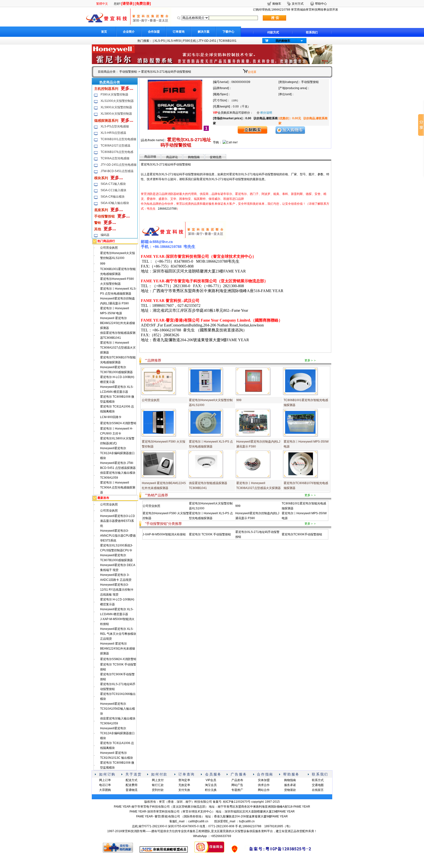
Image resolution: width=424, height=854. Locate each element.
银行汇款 (158, 785)
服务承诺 (290, 785)
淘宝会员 (211, 785)
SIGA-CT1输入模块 (113, 184)
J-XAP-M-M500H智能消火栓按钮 (164, 534)
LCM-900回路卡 (110, 417)
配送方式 (131, 780)
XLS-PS (159, 40)
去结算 (252, 72)
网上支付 (158, 780)
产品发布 (237, 780)
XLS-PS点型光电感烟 (115, 126)
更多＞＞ (310, 360)
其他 (97, 229)
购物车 (276, 3)
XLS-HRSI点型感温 (113, 133)
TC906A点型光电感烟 (115, 158)
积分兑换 (211, 790)
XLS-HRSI (174, 40)
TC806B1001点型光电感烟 (118, 139)
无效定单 (184, 785)
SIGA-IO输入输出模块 (115, 203)
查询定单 (184, 780)
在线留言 (318, 790)
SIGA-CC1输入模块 (113, 190)
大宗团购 (105, 790)
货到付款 (158, 790)
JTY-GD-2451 (207, 40)
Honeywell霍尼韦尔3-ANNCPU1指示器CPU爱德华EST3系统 (118, 535)
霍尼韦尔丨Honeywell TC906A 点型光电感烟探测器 (117, 487)
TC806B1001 (228, 40)
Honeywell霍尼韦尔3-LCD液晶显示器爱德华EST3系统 (117, 521)
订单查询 (179, 31)
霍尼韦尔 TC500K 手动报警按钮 (210, 534)
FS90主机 (189, 40)
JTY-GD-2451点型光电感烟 (118, 164)
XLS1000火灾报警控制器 (117, 101)
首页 (104, 31)
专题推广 (237, 790)
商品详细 (150, 156)
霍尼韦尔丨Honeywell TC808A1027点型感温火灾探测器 (118, 347)
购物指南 (194, 157)
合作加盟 (154, 31)
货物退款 (290, 790)
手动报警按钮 (128, 71)
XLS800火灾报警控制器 (116, 113)
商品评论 (172, 157)
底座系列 (101, 210)
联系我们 (312, 32)
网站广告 (237, 785)
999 (102, 263)
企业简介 (129, 31)
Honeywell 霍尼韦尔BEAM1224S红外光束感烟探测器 (117, 323)
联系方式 (318, 780)
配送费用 (131, 785)
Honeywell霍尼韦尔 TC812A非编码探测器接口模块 (117, 453)
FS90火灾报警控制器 (114, 94)
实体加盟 (264, 780)
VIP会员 (211, 780)
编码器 (105, 235)
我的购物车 (283, 40)
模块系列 (101, 178)
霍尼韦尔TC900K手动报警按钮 (302, 534)
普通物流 (131, 790)
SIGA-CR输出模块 (113, 196)
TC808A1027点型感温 (115, 145)
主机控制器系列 (106, 89)
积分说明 (266, 112)
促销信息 (216, 157)
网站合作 (264, 790)
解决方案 (204, 31)
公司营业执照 (109, 247)
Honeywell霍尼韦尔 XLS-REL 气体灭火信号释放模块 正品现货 (118, 633)
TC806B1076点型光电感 (117, 152)
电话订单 (105, 785)
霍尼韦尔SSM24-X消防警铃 (118, 423)
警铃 (97, 223)
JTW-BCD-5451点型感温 (117, 171)
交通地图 (318, 785)
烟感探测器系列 (106, 120)
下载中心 (228, 31)
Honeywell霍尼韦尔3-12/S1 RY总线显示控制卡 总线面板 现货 (116, 589)
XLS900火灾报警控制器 (116, 107)
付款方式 (273, 32)
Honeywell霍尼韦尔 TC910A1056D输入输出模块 (117, 708)
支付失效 (184, 790)
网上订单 (105, 780)
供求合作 (264, 785)
